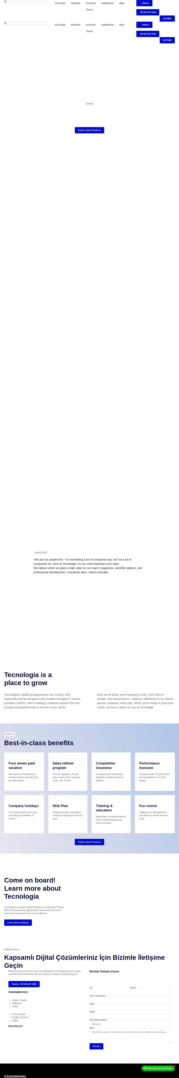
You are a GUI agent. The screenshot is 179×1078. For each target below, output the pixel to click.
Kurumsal (91, 3)
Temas (89, 9)
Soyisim (133, 988)
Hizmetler (75, 3)
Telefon (92, 1012)
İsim (91, 988)
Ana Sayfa (60, 3)
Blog (121, 3)
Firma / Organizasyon (98, 996)
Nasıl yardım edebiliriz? (98, 1020)
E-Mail (92, 1004)
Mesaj (92, 1028)
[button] (89, 624)
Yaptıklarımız (107, 3)
